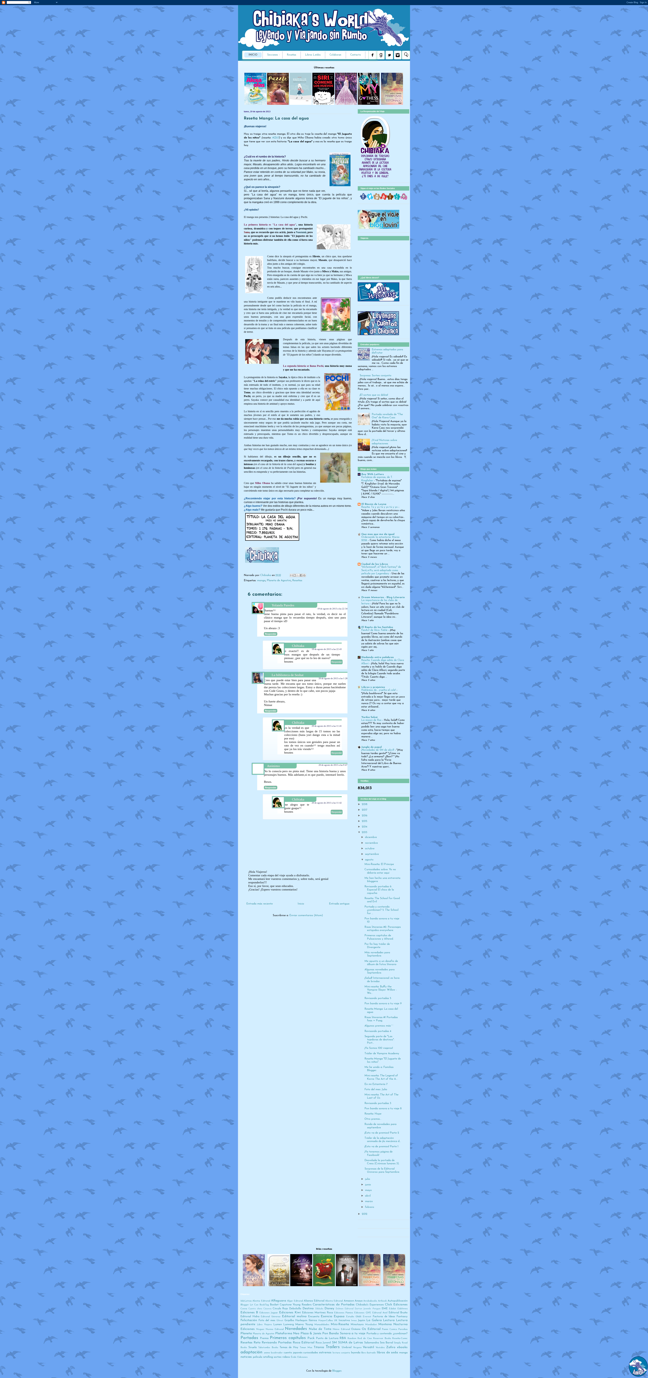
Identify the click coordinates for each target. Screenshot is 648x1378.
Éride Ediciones (299, 1357)
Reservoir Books (382, 1338)
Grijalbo (289, 1320)
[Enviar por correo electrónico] (291, 575)
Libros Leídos (313, 55)
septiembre (372, 854)
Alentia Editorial (261, 1301)
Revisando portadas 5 (377, 998)
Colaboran (335, 55)
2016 (364, 815)
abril (368, 1196)
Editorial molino (294, 1316)
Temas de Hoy (289, 1347)
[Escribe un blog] (294, 575)
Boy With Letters (372, 474)
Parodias (403, 1329)
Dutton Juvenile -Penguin (368, 1309)
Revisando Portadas (277, 1342)
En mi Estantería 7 (375, 1084)
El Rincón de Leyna (373, 504)
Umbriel (347, 1347)
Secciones (272, 55)
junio (368, 1184)
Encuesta (313, 1316)
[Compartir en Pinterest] (304, 575)
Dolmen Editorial (345, 1309)
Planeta (246, 1333)
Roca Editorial (303, 1342)
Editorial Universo (270, 1316)
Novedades (296, 1329)
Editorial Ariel (379, 1312)
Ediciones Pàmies (343, 1312)
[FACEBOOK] (363, 199)
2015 (364, 821)
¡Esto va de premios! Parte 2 (381, 1133)
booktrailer (277, 1352)
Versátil (368, 1347)
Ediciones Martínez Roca (317, 1312)
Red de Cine (364, 1338)
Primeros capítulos (288, 1338)
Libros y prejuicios (373, 687)
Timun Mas (306, 1347)
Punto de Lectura (327, 1338)
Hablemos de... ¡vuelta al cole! (379, 690)
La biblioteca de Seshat (288, 675)
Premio (264, 1338)
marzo (369, 1201)
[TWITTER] (370, 199)
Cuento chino (255, 1309)
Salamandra (371, 1342)
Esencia (326, 1316)
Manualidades (321, 1324)
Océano (355, 1329)
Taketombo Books (268, 1347)
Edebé (392, 1308)
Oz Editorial (371, 1329)
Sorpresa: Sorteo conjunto (375, 375)
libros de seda (387, 1352)
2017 (364, 810)
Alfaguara (278, 1300)
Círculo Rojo (280, 1308)
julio (367, 1179)
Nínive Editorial (341, 1329)
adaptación (251, 1352)
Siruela (252, 1347)
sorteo (277, 1357)
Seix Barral (386, 1342)
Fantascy (402, 1316)
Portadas (249, 1338)
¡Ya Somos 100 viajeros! (378, 1048)
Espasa (339, 1316)
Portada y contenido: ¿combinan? (387, 1333)
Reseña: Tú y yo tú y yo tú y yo (379, 507)
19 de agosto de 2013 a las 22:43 (327, 649)
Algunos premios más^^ (379, 1026)
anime (267, 1352)
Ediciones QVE (362, 1312)
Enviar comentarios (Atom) (306, 915)
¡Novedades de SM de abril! (378, 750)
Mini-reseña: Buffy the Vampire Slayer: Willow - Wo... (380, 989)
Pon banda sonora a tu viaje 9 (383, 1003)
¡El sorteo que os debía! (374, 395)
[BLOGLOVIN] (397, 199)
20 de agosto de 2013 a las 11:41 (327, 726)
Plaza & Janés (311, 1333)
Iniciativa (344, 1320)
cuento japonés (293, 1352)
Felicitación (248, 1320)
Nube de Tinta (320, 1329)
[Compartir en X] (298, 575)
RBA (343, 1338)
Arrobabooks (370, 1301)
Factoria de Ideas (384, 1316)
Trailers (333, 1347)
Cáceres (267, 1309)
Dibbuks (319, 1309)
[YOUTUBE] (383, 199)
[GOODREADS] (390, 199)
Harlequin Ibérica (306, 1320)
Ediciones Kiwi (290, 1312)
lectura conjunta (341, 1352)
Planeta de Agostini (279, 580)
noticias (246, 1357)
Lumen (277, 1324)
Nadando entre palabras (377, 657)
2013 (364, 832)
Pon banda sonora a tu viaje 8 (383, 1108)
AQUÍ (275, 137)
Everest (367, 1316)
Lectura (389, 1320)
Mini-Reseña (340, 1324)
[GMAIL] (403, 199)
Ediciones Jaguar (268, 1312)
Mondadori (371, 1324)
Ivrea (354, 1320)
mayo (368, 1190)
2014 (364, 826)
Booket (274, 1304)
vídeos (286, 1357)
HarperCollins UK (328, 1320)
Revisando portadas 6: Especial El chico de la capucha (379, 889)
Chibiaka (266, 575)
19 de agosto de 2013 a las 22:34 (332, 608)
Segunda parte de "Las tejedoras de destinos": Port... (379, 1039)
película (257, 1357)
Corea (243, 1308)
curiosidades (310, 1352)
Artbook (382, 1301)
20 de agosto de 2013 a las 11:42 (327, 803)
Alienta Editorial (334, 1301)
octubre (369, 848)
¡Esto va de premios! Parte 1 (381, 1146)
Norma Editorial (275, 1329)
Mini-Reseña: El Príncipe (379, 864)
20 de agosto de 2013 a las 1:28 (333, 678)
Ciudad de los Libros (374, 564)
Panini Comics (389, 1329)
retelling (268, 1357)
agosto (369, 859)
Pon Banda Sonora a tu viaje (343, 1333)
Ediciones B (249, 1312)
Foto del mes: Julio (375, 1089)
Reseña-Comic (400, 1338)
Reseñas (291, 55)
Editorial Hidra (249, 1316)
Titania (319, 1347)
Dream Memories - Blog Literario (383, 597)
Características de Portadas (334, 1304)
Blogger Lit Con (249, 1305)
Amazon (349, 1301)
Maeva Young (304, 1324)
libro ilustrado (368, 1352)
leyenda (355, 1352)
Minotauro (357, 1324)
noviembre (371, 843)
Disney (329, 1308)
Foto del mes (267, 1320)
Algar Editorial (295, 1301)
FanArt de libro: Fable (374, 630)
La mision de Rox (371, 720)
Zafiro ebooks (397, 1347)
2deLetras (246, 1301)
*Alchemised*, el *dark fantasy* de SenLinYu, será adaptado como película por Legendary (381, 570)
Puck (311, 1338)
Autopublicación (398, 1301)
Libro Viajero (264, 1324)
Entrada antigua (339, 903)
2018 (364, 804)
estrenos (325, 1352)
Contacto (355, 55)
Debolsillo (295, 1308)
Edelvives (402, 1308)
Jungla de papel (371, 747)
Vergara (357, 1347)
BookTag (264, 1305)
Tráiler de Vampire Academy (381, 1053)
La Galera (374, 1320)
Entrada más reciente (259, 903)
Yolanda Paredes (283, 605)
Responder (270, 634)
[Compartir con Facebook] (301, 575)
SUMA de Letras (350, 1342)
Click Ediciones (396, 1304)
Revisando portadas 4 (377, 1031)
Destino (308, 1308)
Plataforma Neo (287, 1333)
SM (334, 1342)
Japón (361, 1320)
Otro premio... (372, 1119)
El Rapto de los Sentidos (377, 627)
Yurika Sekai (369, 717)
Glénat (279, 1320)
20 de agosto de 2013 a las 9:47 (333, 765)
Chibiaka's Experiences (370, 1304)
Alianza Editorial (314, 1301)
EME (385, 1308)
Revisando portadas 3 (377, 1103)
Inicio (253, 55)
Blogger (336, 1371)
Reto (257, 1342)
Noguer (260, 1329)
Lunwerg (288, 1324)
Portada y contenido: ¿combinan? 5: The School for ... (381, 910)
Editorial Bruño (398, 1312)
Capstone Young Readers (295, 1304)
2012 (364, 1214)
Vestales (380, 1347)
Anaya (358, 1301)
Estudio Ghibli (353, 1316)
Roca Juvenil (323, 1342)
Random (351, 1338)
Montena (385, 1324)
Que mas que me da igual (377, 534)
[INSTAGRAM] (376, 199)
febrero (369, 1207)
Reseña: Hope (372, 1113)
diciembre (371, 837)
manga (261, 580)
